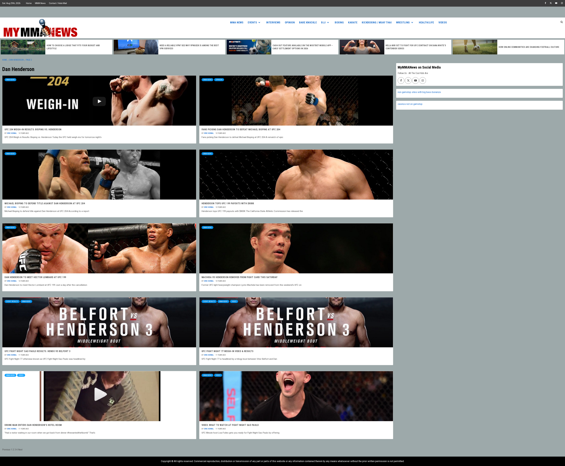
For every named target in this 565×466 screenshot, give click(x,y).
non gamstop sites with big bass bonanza (419, 92)
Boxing (339, 22)
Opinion (290, 22)
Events (252, 22)
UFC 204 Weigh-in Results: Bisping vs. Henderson (33, 129)
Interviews (273, 22)
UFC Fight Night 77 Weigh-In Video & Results (228, 351)
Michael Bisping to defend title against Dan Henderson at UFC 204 (45, 203)
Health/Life (426, 22)
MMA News (40, 3)
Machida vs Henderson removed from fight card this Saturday (239, 277)
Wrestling (403, 22)
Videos (442, 22)
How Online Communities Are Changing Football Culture (416, 47)
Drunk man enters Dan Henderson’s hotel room (33, 425)
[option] (56, 47)
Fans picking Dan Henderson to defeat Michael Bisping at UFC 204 (241, 129)
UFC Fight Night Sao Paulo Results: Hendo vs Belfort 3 (37, 351)
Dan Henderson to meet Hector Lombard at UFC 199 (35, 277)
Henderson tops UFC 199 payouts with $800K (228, 203)
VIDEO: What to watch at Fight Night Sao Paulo (230, 425)
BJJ (323, 22)
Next (20, 449)
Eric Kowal (12, 133)
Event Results (12, 301)
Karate (352, 22)
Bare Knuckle (308, 22)
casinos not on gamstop (410, 104)
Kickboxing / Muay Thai (377, 22)
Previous (6, 449)
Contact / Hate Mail (58, 3)
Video (234, 301)
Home (29, 3)
